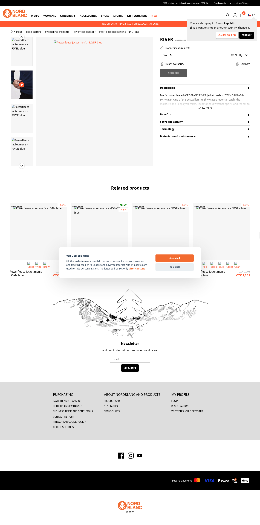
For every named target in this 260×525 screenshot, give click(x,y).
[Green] (30, 265)
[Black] (213, 265)
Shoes (105, 15)
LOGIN (174, 401)
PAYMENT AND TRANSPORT (68, 401)
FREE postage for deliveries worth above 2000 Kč (185, 3)
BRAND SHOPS (112, 411)
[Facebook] (121, 456)
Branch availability (174, 64)
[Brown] (46, 265)
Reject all (175, 266)
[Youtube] (139, 455)
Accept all (174, 258)
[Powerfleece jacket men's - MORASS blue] (99, 231)
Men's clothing (33, 31)
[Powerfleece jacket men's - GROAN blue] (160, 231)
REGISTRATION (180, 406)
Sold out (173, 73)
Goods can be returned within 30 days (231, 3)
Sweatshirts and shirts (57, 31)
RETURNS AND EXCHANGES (67, 406)
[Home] (11, 31)
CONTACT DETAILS (63, 416)
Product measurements (177, 48)
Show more (205, 107)
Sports (118, 15)
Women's (49, 15)
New (154, 15)
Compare (245, 64)
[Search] (227, 15)
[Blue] (221, 265)
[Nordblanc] (15, 13)
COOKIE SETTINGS (63, 427)
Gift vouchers (137, 15)
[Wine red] (38, 265)
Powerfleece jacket (83, 31)
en (254, 15)
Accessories (88, 15)
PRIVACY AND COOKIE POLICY (69, 421)
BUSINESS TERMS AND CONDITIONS (73, 411)
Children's (68, 15)
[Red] (206, 265)
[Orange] (237, 265)
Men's (35, 15)
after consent (137, 268)
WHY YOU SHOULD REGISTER (187, 411)
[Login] (235, 15)
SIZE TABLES (111, 406)
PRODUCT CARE (112, 401)
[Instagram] (131, 456)
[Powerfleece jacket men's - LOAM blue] (38, 231)
